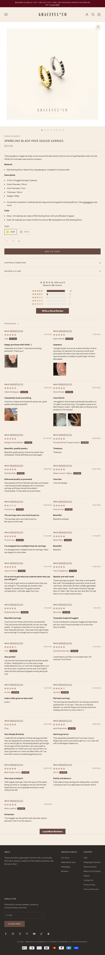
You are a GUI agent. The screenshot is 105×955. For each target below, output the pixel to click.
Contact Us (88, 880)
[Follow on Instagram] (12, 933)
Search (87, 875)
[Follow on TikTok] (41, 933)
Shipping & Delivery (92, 862)
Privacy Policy (89, 884)
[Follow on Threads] (20, 933)
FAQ (85, 858)
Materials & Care (68, 862)
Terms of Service (91, 889)
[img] (52, 282)
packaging (87, 202)
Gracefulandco (12, 136)
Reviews (64, 871)
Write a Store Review (52, 310)
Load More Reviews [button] (52, 831)
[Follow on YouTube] (34, 933)
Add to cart (52, 251)
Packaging (65, 867)
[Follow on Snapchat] (48, 933)
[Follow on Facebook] (5, 933)
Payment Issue (90, 867)
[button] (37, 291)
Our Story (65, 858)
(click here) (55, 5)
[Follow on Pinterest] (27, 933)
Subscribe (14, 924)
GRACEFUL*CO (16, 331)
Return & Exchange (92, 871)
